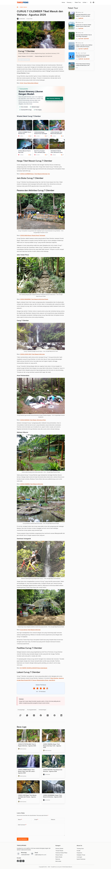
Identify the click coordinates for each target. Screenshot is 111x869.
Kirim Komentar (22, 839)
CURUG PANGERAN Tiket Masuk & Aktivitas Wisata (34, 299)
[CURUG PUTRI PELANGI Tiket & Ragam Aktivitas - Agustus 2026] (28, 735)
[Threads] (34, 715)
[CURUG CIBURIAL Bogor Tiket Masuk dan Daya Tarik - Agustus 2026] (53, 735)
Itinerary (69, 2)
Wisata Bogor (42, 709)
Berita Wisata (59, 857)
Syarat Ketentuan (81, 859)
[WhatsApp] (27, 715)
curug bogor (21, 709)
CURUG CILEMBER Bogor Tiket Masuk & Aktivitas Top (35, 173)
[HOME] (17, 7)
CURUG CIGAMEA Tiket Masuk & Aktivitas (31, 484)
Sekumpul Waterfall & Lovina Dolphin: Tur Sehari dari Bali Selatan (83, 16)
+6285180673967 (25, 854)
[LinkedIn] (61, 715)
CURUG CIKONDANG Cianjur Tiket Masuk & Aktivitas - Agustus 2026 (52, 796)
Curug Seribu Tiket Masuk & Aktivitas (30, 629)
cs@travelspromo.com (40, 854)
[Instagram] (23, 861)
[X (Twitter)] (47, 715)
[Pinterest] (54, 715)
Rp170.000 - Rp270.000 (83, 38)
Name (20, 819)
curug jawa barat (31, 709)
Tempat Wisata (59, 850)
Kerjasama (79, 852)
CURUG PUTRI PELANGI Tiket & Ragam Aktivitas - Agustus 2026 (27, 745)
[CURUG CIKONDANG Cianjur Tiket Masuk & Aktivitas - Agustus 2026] (53, 786)
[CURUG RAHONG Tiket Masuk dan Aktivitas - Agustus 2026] (53, 761)
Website (53, 819)
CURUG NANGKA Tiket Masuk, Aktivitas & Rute (33, 420)
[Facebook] (40, 715)
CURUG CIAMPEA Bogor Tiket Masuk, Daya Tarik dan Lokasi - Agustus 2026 (26, 771)
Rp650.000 (80, 18)
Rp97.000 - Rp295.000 (83, 48)
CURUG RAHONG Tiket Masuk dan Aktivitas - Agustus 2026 (52, 770)
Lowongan (79, 857)
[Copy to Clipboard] (20, 715)
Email (36, 819)
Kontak (78, 850)
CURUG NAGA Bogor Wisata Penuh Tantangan (32, 235)
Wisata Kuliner (59, 855)
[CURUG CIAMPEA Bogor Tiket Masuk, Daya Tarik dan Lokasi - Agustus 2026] (28, 761)
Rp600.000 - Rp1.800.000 (83, 59)
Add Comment (22, 824)
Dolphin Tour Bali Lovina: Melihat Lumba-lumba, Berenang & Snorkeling (84, 46)
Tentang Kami (80, 848)
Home (63, 2)
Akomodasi (58, 861)
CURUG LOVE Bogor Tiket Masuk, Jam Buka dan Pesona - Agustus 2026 (27, 796)
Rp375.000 (80, 28)
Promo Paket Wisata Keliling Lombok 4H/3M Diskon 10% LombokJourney (83, 65)
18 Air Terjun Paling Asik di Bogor (29, 83)
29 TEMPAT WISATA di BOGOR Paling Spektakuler (33, 668)
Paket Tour (78, 2)
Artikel (84, 2)
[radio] (34, 688)
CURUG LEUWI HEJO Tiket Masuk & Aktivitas (32, 354)
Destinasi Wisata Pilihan (61, 852)
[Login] (93, 2)
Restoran (58, 859)
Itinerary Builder (59, 848)
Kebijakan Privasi (81, 855)
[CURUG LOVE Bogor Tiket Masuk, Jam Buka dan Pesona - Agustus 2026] (28, 786)
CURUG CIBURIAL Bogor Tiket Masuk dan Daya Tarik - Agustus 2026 (52, 745)
